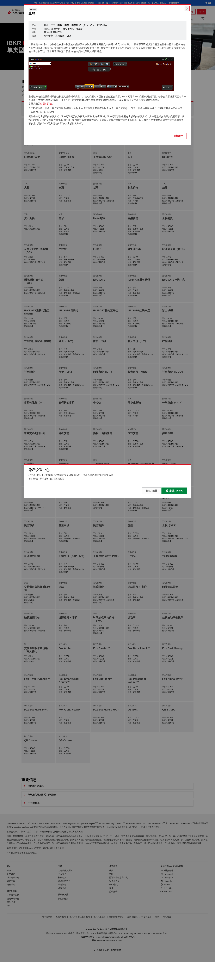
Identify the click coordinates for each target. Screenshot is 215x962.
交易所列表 (46, 103)
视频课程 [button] (178, 136)
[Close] (187, 8)
